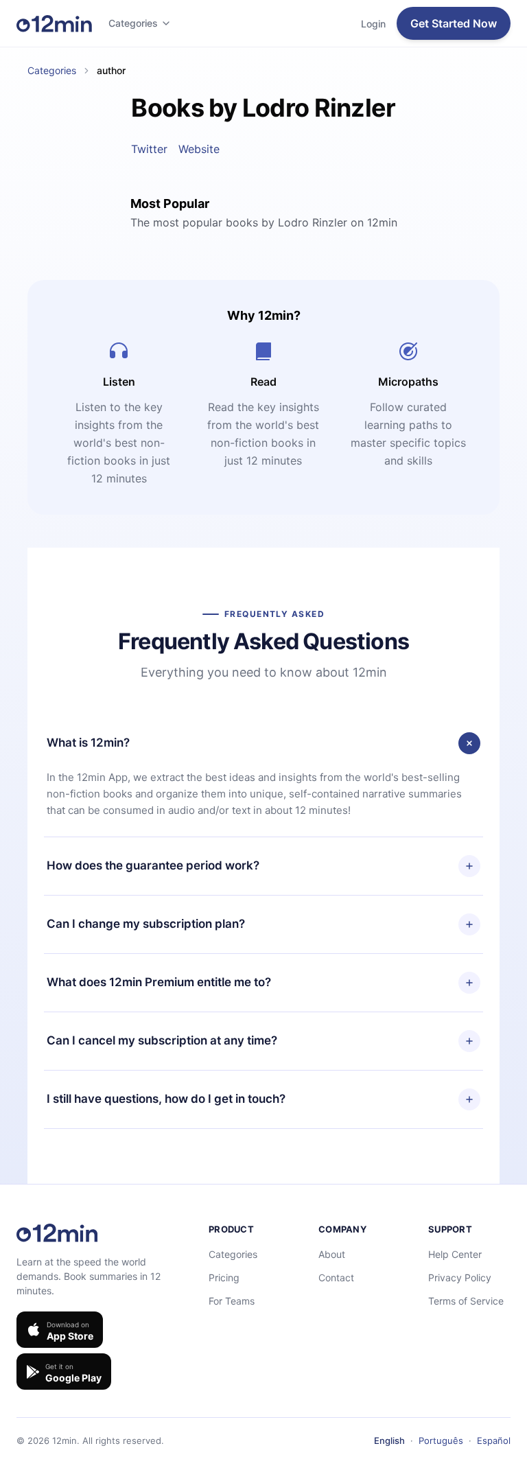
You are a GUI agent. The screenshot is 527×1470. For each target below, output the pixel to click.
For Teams (232, 1301)
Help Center (455, 1254)
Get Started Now (453, 23)
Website (199, 149)
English (389, 1440)
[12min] (54, 23)
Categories (133, 23)
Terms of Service (466, 1301)
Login (373, 24)
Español (494, 1440)
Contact (336, 1277)
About (331, 1254)
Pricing (224, 1277)
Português (441, 1440)
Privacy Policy (459, 1277)
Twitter (149, 149)
